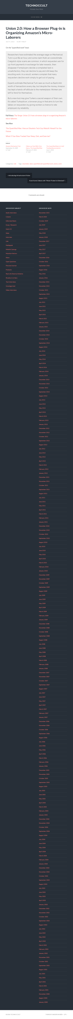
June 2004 (42, 843)
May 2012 (42, 457)
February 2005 (43, 811)
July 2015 (42, 302)
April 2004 (42, 851)
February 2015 (43, 322)
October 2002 (43, 917)
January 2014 (43, 375)
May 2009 (42, 603)
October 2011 (43, 485)
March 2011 (43, 514)
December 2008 (44, 624)
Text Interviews (11, 282)
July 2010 (42, 546)
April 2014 (42, 363)
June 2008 (42, 648)
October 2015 (43, 290)
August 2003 (43, 884)
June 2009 (42, 599)
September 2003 (44, 880)
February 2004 (43, 860)
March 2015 (43, 318)
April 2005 (42, 803)
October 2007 (43, 681)
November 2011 (44, 481)
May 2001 (42, 978)
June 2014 (42, 355)
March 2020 (43, 217)
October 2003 (43, 876)
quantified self (38, 164)
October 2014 (43, 339)
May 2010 (42, 554)
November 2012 (44, 432)
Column (8, 217)
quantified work (48, 164)
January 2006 (43, 766)
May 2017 (42, 249)
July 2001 (42, 973)
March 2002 (43, 945)
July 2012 (42, 449)
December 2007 (44, 672)
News (8, 257)
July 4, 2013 (10, 41)
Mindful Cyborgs (11, 249)
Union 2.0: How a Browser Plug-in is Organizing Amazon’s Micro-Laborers (35, 33)
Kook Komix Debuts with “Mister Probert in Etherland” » (47, 180)
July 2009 (42, 595)
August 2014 (43, 347)
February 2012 (43, 469)
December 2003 (44, 868)
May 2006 (42, 750)
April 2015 (42, 314)
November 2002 (44, 912)
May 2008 (42, 652)
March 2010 (43, 563)
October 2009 (43, 583)
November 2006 (44, 725)
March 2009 (43, 611)
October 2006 (43, 729)
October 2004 (43, 827)
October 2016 (43, 261)
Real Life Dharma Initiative (14, 274)
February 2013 (43, 420)
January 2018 (43, 237)
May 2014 (42, 359)
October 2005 (43, 778)
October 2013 (43, 388)
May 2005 (42, 799)
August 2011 (43, 493)
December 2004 (44, 819)
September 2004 (44, 831)
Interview (9, 237)
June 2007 (42, 697)
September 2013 (44, 392)
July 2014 (42, 351)
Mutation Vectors (11, 253)
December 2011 (44, 477)
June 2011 (42, 501)
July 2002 (42, 929)
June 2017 (42, 245)
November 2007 (44, 676)
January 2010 (43, 571)
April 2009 (42, 607)
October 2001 (43, 961)
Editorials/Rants (11, 221)
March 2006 (43, 758)
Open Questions (11, 261)
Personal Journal (11, 265)
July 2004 (42, 839)
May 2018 (42, 233)
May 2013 (42, 408)
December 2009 (44, 575)
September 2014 (44, 343)
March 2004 (43, 856)
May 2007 (42, 701)
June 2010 (42, 550)
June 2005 (42, 794)
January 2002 (43, 953)
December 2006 (44, 721)
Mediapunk (9, 245)
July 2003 (42, 888)
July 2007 (42, 693)
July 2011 (42, 497)
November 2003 (44, 872)
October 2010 (43, 534)
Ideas (7, 233)
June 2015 (42, 306)
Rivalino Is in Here (11, 278)
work (60, 164)
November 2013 (44, 384)
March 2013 (43, 416)
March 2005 (43, 807)
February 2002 (43, 949)
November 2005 (44, 774)
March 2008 (43, 660)
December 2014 (44, 331)
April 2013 (42, 412)
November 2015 (44, 286)
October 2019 (43, 221)
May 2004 (42, 847)
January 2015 (43, 327)
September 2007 (44, 685)
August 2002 (43, 925)
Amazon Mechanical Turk (13, 146)
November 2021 (44, 213)
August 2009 (43, 591)
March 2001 (43, 986)
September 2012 (44, 440)
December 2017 (44, 241)
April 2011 (42, 510)
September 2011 (44, 489)
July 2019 (42, 225)
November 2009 (44, 579)
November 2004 (44, 823)
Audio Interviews (11, 213)
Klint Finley (21, 41)
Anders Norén (57, 1014)
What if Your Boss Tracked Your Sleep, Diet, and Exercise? (28, 136)
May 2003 (42, 896)
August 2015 (43, 298)
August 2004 (43, 835)
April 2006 (42, 754)
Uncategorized (10, 286)
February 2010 (43, 567)
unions (56, 164)
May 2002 (42, 937)
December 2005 (44, 770)
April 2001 (42, 982)
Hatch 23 (9, 229)
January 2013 (43, 424)
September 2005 (44, 782)
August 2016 (43, 270)
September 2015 (44, 294)
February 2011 (43, 518)
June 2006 (42, 746)
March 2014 (43, 367)
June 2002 (42, 933)
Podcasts (9, 270)
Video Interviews (11, 290)
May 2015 (42, 310)
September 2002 (44, 921)
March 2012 (43, 465)
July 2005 (42, 790)
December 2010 (44, 526)
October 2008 (43, 632)
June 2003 (42, 892)
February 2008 (43, 664)
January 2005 (43, 815)
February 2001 (43, 990)
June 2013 (42, 404)
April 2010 (42, 558)
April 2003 (42, 900)
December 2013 (44, 379)
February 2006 (43, 762)
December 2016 (44, 257)
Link (15, 164)
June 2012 (42, 453)
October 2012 (43, 436)
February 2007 (43, 713)
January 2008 (43, 668)
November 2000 (44, 994)
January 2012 (43, 473)
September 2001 (44, 965)
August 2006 (43, 737)
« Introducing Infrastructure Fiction (19, 175)
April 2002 (42, 941)
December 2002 (44, 908)
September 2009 (44, 587)
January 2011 (43, 522)
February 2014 (43, 371)
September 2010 (44, 538)
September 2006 (44, 733)
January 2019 (43, 229)
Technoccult (36, 5)
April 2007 (42, 705)
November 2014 (44, 335)
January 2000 (43, 1002)
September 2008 (44, 636)
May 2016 (42, 274)
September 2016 (44, 265)
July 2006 (42, 742)
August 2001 (43, 969)
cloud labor (25, 164)
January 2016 (43, 278)
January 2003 (43, 904)
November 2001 (44, 957)
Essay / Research (11, 225)
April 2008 (42, 656)
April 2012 (42, 461)
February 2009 (43, 615)
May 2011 (42, 506)
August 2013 (43, 396)
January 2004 (43, 864)
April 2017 (42, 253)
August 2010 (43, 542)
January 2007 (43, 717)
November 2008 (44, 628)
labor (31, 164)
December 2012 (44, 428)
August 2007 (43, 689)
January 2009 (43, 619)
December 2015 (44, 282)
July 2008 (42, 644)
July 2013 (42, 400)
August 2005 (43, 786)
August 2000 (43, 998)
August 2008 (43, 640)
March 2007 (43, 709)
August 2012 (43, 445)
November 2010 (44, 530)
